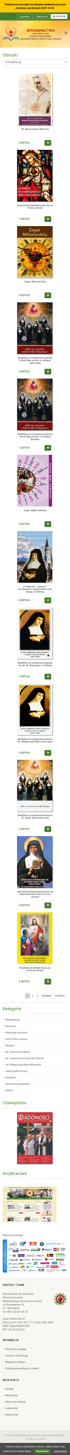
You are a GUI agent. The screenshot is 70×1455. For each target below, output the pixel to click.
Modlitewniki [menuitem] (12, 1019)
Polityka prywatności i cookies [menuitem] (22, 1368)
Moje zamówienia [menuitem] (15, 1401)
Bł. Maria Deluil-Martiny (35, 129)
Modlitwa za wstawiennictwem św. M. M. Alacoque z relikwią (35, 664)
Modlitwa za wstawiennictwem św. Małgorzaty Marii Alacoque (35, 740)
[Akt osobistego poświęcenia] (35, 862)
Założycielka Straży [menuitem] (16, 1071)
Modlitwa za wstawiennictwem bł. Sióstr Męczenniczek (35, 816)
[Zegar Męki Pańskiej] (35, 480)
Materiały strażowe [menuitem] (16, 1032)
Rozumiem (42, 1451)
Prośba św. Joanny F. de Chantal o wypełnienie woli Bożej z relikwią (35, 589)
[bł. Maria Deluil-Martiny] (35, 99)
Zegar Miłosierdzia (35, 281)
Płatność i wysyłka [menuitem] (15, 1349)
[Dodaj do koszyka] (48, 143)
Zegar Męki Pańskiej (35, 510)
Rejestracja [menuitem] (42, 16)
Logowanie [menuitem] (24, 16)
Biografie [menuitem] (10, 1077)
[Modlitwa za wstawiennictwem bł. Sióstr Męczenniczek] (35, 786)
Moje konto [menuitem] (11, 1395)
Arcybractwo (15, 1173)
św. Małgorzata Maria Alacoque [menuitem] (23, 1064)
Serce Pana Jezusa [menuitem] (16, 1039)
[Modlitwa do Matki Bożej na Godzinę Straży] (35, 938)
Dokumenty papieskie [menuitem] (17, 1083)
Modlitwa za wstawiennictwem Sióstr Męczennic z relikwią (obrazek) (35, 360)
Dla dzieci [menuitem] (10, 1026)
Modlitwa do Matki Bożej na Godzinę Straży (35, 969)
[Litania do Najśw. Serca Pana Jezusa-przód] (35, 175)
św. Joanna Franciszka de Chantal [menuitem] (24, 1058)
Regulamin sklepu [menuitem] (15, 1362)
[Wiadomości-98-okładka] (35, 1138)
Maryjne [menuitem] (10, 1045)
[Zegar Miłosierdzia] (35, 252)
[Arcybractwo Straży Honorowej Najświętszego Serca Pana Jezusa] (30, 1204)
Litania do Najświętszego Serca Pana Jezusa (35, 206)
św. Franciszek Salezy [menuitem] (17, 1051)
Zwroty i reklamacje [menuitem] (16, 1355)
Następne (46, 995)
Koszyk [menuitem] (9, 1388)
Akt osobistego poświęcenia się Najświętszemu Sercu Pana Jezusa (35, 894)
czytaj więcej (60, 1451)
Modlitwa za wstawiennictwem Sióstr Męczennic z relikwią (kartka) (35, 437)
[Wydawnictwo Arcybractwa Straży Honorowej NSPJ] (32, 33)
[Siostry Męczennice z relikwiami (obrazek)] (35, 328)
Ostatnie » (60, 995)
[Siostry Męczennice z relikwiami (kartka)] (35, 404)
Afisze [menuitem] (9, 1090)
